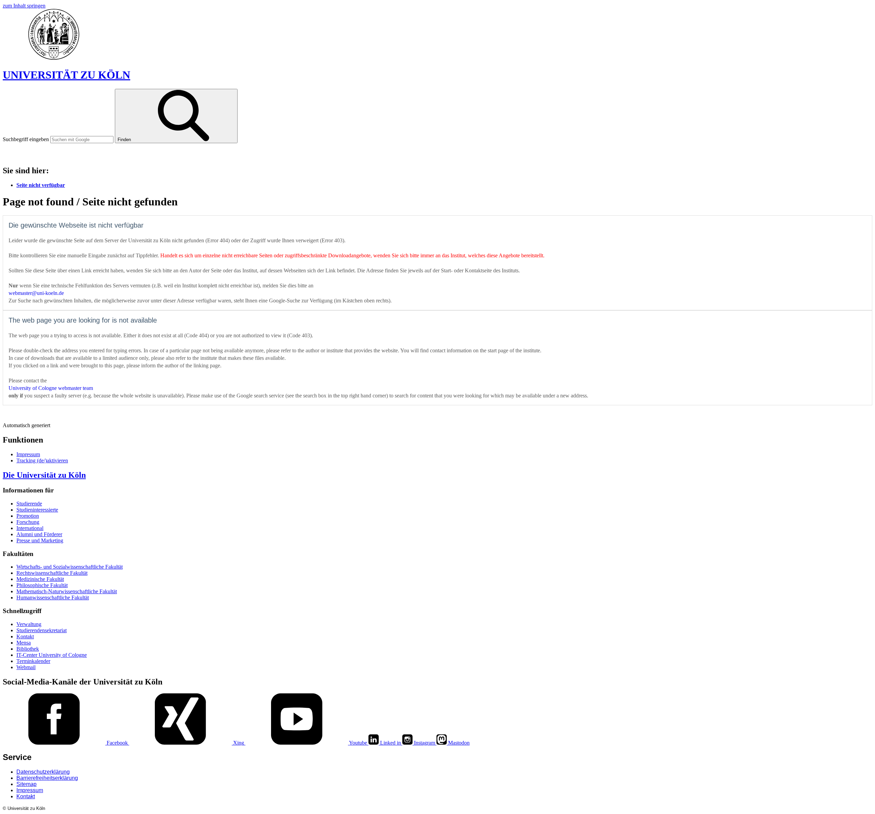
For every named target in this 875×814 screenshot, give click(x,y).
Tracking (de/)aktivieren (42, 460)
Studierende (29, 503)
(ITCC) (131, 154)
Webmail (26, 667)
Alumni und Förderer (39, 534)
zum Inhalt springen (24, 6)
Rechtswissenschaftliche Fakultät (52, 573)
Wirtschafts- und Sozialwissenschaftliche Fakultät (69, 567)
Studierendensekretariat (41, 630)
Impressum (28, 454)
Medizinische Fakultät (40, 579)
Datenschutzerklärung (43, 772)
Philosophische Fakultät (42, 585)
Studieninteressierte (37, 510)
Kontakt (25, 636)
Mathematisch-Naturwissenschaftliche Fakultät (66, 591)
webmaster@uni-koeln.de (36, 293)
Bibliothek (27, 649)
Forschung (27, 522)
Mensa (23, 643)
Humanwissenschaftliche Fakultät (52, 597)
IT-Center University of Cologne (59, 154)
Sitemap (26, 784)
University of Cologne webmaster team (51, 388)
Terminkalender (33, 661)
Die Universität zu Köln (44, 475)
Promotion (27, 516)
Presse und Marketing (39, 540)
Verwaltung (28, 624)
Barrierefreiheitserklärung (47, 778)
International (29, 528)
